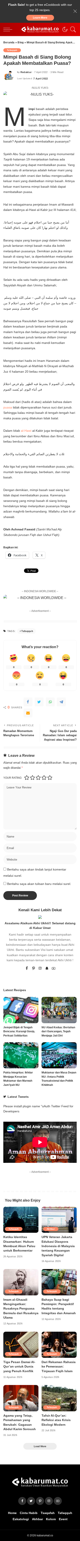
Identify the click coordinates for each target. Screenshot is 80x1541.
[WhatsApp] (50, 701)
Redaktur (26, 72)
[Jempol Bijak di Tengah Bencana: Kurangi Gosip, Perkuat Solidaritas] (20, 1010)
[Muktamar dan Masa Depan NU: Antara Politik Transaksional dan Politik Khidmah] (59, 1055)
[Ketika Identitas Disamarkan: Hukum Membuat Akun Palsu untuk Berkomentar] (20, 1220)
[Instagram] (40, 969)
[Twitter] (39, 701)
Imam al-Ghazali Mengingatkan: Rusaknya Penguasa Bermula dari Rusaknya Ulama (20, 1308)
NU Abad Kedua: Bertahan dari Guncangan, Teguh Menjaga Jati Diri (58, 1031)
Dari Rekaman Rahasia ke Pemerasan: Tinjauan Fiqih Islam (59, 1366)
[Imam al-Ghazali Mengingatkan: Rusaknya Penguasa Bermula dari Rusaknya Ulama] (20, 1282)
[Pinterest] (33, 969)
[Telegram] (61, 701)
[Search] (72, 29)
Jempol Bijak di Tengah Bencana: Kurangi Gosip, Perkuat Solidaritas (19, 1031)
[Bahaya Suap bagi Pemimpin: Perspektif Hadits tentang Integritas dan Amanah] (59, 1282)
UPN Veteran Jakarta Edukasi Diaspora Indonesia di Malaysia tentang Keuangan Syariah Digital (58, 1246)
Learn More (40, 17)
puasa (7, 407)
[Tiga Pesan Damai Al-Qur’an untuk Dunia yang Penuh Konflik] (20, 1345)
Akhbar (51, 1229)
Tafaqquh (12, 50)
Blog (21, 42)
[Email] (28, 713)
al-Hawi (26, 430)
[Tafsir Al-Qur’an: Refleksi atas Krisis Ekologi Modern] (59, 1398)
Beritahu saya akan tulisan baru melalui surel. (39, 884)
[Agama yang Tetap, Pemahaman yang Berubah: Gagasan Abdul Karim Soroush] (20, 1398)
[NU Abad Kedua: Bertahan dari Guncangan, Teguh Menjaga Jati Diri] (59, 1010)
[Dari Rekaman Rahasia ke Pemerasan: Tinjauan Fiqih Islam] (59, 1345)
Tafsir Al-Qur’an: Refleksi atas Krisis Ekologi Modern (56, 1420)
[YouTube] (53, 969)
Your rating (12, 777)
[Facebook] (28, 701)
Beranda (9, 42)
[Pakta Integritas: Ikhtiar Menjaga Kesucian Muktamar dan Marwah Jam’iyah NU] (20, 1055)
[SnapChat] (47, 969)
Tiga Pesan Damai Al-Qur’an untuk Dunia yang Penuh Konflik (19, 1366)
